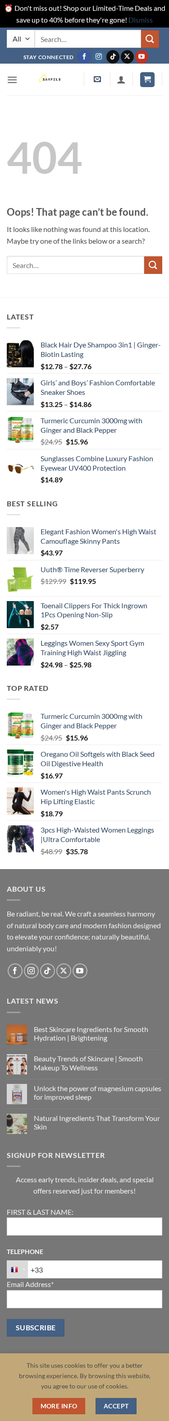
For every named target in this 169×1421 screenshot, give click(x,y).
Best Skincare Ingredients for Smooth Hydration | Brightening (91, 1033)
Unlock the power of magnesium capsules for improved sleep (97, 1092)
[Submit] (150, 39)
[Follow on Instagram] (98, 57)
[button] (12, 80)
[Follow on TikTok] (112, 57)
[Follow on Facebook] (84, 57)
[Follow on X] (127, 57)
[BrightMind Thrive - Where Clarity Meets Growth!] (50, 79)
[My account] (121, 79)
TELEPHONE (25, 1251)
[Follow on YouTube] (141, 57)
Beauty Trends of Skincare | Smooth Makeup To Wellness (88, 1062)
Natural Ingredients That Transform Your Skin (97, 1122)
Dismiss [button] (140, 19)
